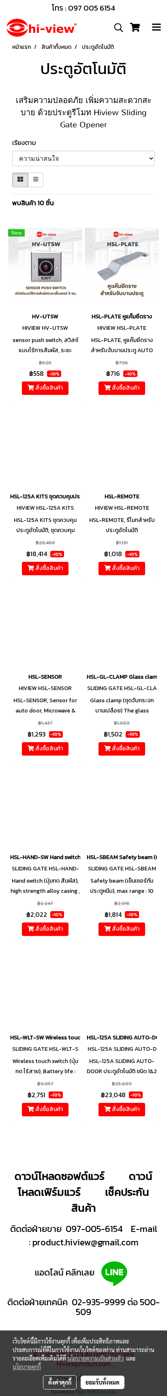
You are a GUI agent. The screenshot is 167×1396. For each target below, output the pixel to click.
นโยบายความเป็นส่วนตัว (95, 1358)
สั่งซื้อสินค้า (48, 388)
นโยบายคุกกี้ (27, 1366)
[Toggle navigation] (156, 28)
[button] (116, 27)
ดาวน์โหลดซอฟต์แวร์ (60, 1176)
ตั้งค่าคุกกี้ (59, 1382)
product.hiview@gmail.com (85, 1242)
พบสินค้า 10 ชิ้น (33, 203)
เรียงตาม (26, 142)
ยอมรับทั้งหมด (103, 1382)
